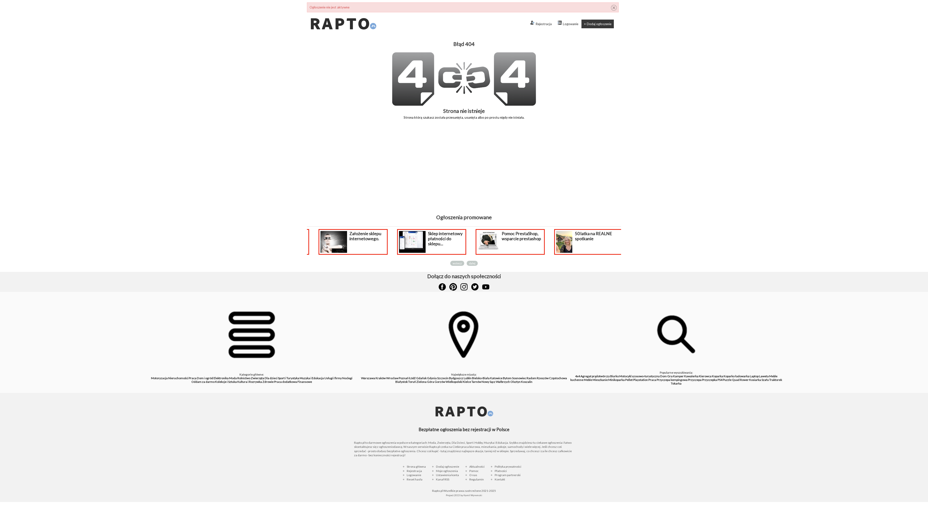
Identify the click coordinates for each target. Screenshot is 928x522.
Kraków (381, 378)
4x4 (577, 376)
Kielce (467, 382)
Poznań (404, 378)
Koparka (717, 376)
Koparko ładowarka (736, 376)
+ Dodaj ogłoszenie (597, 24)
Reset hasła (414, 479)
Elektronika (221, 378)
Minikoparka (616, 380)
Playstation (640, 380)
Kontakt (500, 479)
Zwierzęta (257, 378)
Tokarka (676, 383)
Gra (670, 376)
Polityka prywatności (508, 466)
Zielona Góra (425, 382)
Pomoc (473, 471)
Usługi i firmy (333, 378)
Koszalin (526, 382)
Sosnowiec (519, 378)
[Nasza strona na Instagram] (464, 287)
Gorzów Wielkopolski (448, 382)
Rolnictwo (243, 378)
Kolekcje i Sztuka (226, 382)
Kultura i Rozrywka (249, 382)
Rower (744, 380)
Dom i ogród (205, 378)
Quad (736, 380)
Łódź (412, 378)
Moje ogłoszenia (447, 471)
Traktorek (775, 380)
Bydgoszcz (456, 378)
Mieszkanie (600, 380)
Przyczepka (709, 380)
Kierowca (705, 376)
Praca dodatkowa (285, 382)
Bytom (507, 378)
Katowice (496, 378)
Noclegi (347, 378)
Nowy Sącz (488, 382)
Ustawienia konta (447, 475)
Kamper (678, 376)
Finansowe (304, 382)
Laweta (764, 376)
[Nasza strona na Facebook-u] (442, 287)
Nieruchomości (178, 378)
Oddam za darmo (203, 382)
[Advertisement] (464, 170)
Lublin (467, 378)
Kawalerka (691, 376)
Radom (531, 378)
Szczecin (443, 378)
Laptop (754, 376)
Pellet (629, 380)
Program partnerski (508, 475)
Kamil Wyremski (473, 495)
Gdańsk (421, 378)
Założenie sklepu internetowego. (359, 236)
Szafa (765, 380)
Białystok (401, 382)
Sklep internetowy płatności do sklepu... (438, 238)
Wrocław (392, 378)
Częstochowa (558, 378)
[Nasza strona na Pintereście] (453, 287)
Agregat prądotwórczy (595, 376)
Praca (192, 378)
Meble (588, 380)
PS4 (720, 380)
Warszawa (368, 378)
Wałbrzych (503, 382)
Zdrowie (268, 382)
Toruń (412, 382)
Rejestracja (544, 24)
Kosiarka (755, 380)
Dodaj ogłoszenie (447, 466)
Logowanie (570, 24)
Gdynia (432, 378)
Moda (233, 378)
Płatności (501, 471)
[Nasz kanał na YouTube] (486, 287)
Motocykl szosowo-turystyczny (639, 376)
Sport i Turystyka (288, 378)
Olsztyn (515, 382)
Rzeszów (543, 378)
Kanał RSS (442, 479)
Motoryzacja (159, 378)
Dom (663, 376)
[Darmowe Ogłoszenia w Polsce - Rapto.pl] (343, 14)
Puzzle (727, 380)
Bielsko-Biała (481, 378)
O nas (473, 475)
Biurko (614, 376)
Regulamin (476, 479)
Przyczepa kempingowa (672, 380)
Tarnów (476, 382)
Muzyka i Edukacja (312, 378)
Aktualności (477, 466)
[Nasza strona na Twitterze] (475, 287)
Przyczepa (695, 380)
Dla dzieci (271, 378)
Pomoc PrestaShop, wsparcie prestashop (514, 236)
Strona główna (416, 466)
